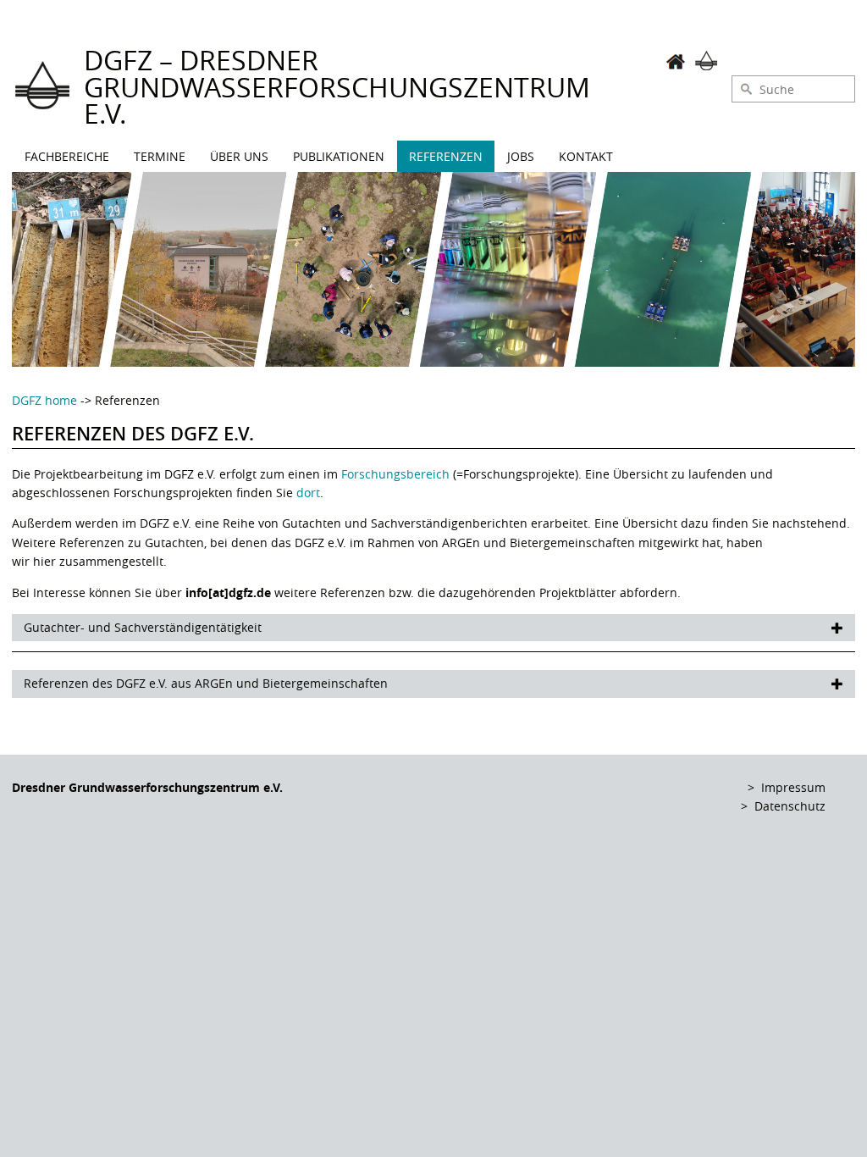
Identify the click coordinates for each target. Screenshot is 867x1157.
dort (308, 492)
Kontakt (586, 156)
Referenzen (446, 156)
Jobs (520, 156)
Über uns (239, 156)
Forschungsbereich (395, 474)
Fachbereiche (67, 156)
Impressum (793, 787)
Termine (159, 156)
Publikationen (338, 156)
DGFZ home (44, 400)
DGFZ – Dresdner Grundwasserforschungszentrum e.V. (337, 86)
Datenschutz (790, 806)
